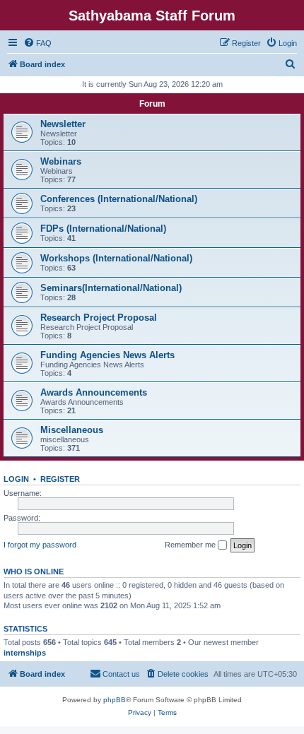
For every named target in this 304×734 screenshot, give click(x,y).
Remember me (191, 544)
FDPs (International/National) (103, 228)
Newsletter (63, 124)
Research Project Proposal (98, 317)
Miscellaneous (71, 430)
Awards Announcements (93, 392)
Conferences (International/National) (118, 199)
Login (16, 479)
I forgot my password (40, 544)
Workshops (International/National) (116, 258)
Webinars (60, 161)
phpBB (114, 700)
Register (60, 479)
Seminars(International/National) (111, 288)
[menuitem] (37, 43)
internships (25, 653)
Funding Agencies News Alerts (107, 355)
